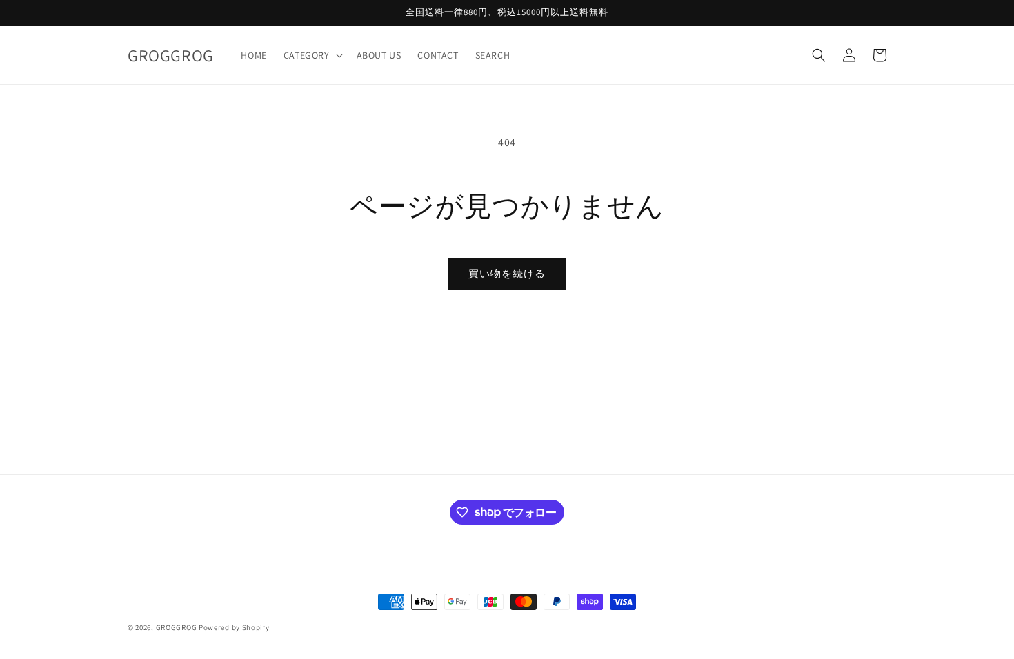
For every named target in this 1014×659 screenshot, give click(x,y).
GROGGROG (176, 627)
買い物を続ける (507, 273)
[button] (311, 55)
